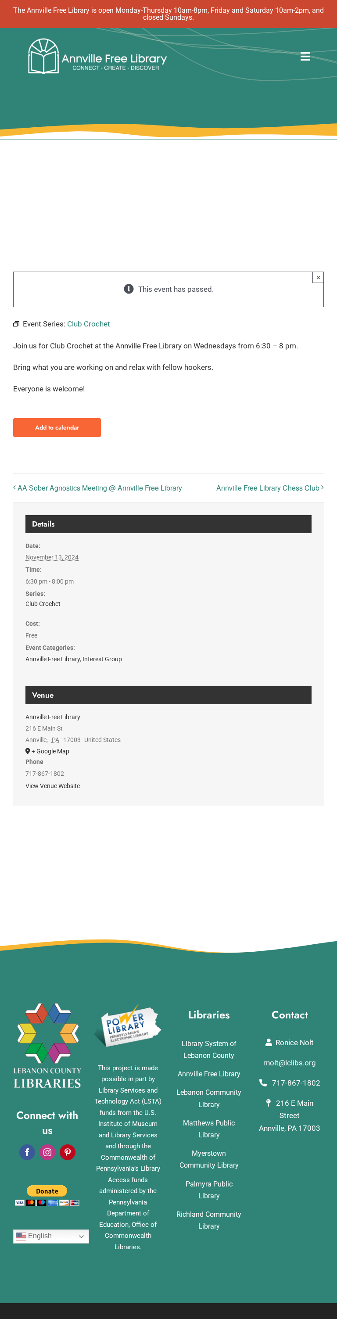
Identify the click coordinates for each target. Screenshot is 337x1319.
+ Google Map (50, 751)
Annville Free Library (52, 659)
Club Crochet (43, 603)
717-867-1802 (295, 1083)
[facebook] (27, 1152)
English (39, 1236)
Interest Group (102, 659)
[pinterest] (67, 1152)
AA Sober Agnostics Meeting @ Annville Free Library (100, 488)
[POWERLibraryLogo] (128, 1006)
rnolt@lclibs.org (289, 1062)
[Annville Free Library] (97, 40)
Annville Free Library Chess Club (267, 488)
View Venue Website (52, 785)
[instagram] (47, 1152)
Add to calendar (57, 427)
